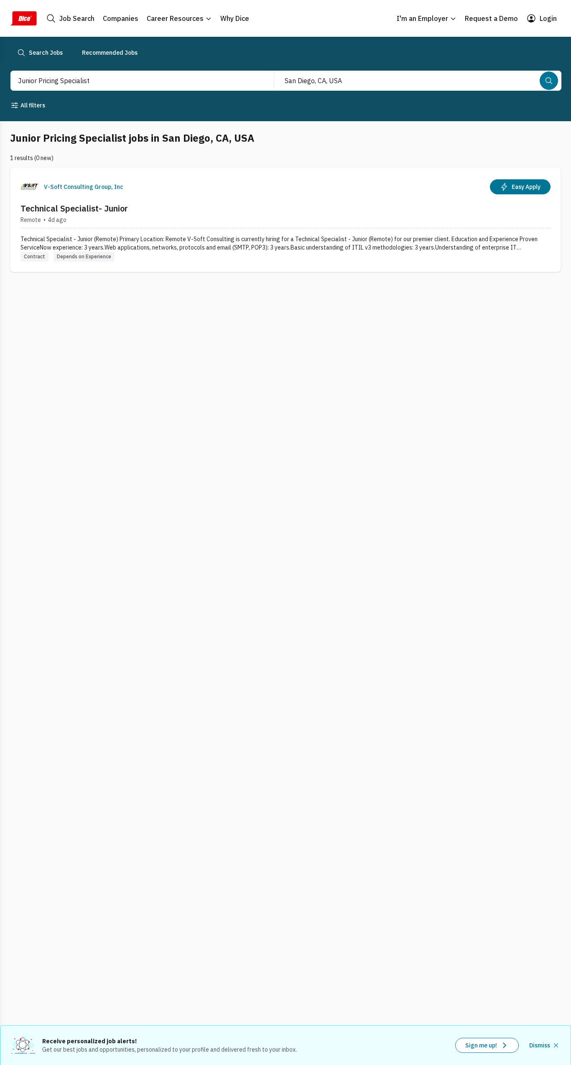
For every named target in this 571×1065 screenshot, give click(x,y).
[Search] (549, 80)
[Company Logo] (29, 187)
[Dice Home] (23, 18)
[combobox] (133, 81)
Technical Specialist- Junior (74, 208)
